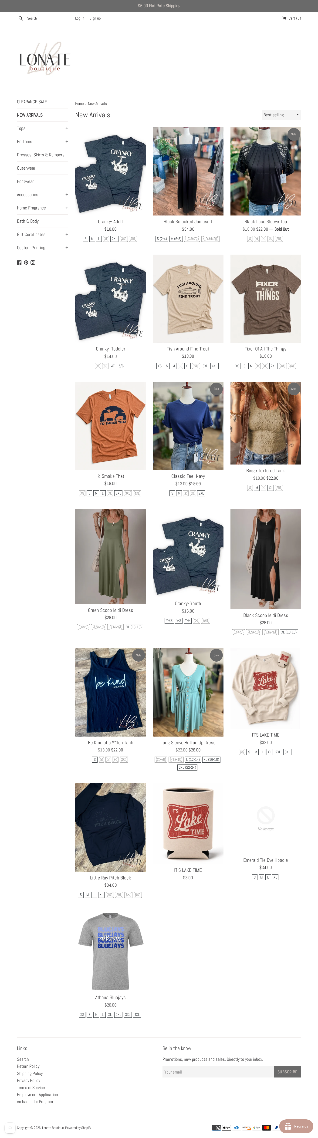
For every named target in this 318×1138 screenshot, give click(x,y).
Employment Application (37, 1095)
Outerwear (26, 168)
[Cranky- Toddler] (110, 299)
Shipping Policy (30, 1073)
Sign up (95, 18)
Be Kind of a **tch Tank (110, 743)
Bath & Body (28, 221)
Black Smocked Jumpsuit (188, 222)
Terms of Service (31, 1088)
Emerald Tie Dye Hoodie (265, 860)
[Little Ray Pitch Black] (110, 827)
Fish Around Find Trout (188, 349)
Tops (42, 128)
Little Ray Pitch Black (110, 878)
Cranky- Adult (110, 222)
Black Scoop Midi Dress (265, 615)
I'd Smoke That (110, 476)
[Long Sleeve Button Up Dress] (188, 692)
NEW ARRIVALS (30, 115)
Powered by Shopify (78, 1127)
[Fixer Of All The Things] (265, 299)
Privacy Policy (28, 1080)
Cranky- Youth (188, 603)
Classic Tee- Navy (188, 476)
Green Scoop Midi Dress (110, 610)
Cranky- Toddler (110, 349)
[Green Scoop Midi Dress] (110, 556)
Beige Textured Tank (265, 471)
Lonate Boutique (53, 1127)
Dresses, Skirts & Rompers (40, 155)
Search (23, 1059)
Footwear (25, 181)
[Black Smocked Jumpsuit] (188, 171)
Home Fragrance (42, 208)
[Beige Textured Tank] (265, 423)
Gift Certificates (42, 234)
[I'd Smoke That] (110, 426)
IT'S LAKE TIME (266, 735)
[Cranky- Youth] (188, 553)
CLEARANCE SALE (32, 102)
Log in (79, 18)
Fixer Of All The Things (266, 349)
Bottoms (42, 141)
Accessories (42, 195)
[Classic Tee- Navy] (188, 426)
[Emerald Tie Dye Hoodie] (265, 818)
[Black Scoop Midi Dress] (265, 559)
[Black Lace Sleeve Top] (265, 171)
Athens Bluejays (110, 997)
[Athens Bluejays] (110, 951)
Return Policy (28, 1066)
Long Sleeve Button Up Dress (188, 743)
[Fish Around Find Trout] (188, 299)
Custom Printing (42, 248)
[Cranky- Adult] (110, 171)
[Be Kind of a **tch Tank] (110, 692)
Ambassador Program (35, 1101)
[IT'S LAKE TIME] (265, 688)
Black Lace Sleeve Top (265, 222)
